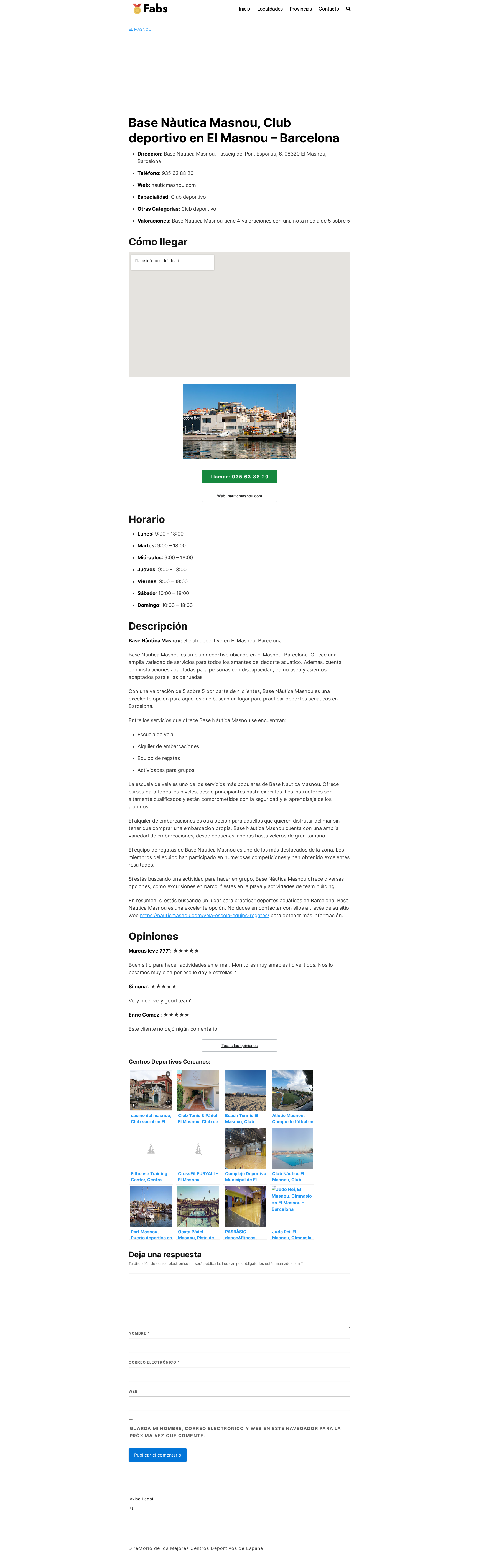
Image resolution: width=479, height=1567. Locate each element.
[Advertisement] (239, 73)
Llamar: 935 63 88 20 (239, 476)
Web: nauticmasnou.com (239, 495)
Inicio (244, 9)
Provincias (301, 9)
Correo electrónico (154, 1362)
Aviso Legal (141, 1498)
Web (133, 1391)
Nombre (139, 1333)
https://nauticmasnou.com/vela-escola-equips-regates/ (204, 915)
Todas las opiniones (239, 1045)
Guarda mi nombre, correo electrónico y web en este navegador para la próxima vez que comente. (235, 1432)
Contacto (329, 9)
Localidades (269, 9)
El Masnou (140, 29)
